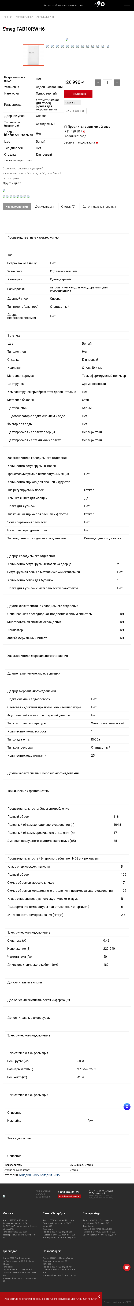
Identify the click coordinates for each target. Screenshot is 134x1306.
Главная (7, 16)
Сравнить (70, 103)
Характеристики (17, 206)
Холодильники (24, 16)
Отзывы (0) (68, 206)
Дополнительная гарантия (99, 206)
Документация (44, 206)
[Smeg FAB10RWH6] (67, 39)
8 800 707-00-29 (68, 1192)
